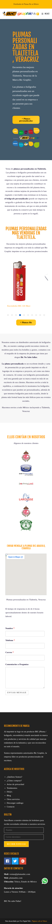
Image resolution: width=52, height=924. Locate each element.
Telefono (10, 640)
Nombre (10, 628)
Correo (9, 652)
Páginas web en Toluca (39, 921)
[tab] (44, 315)
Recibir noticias (16, 844)
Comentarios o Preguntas (17, 664)
